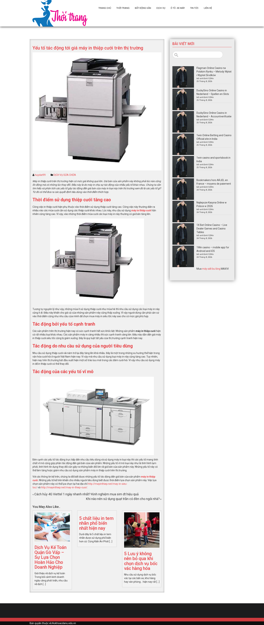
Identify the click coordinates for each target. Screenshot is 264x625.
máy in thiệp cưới (141, 210)
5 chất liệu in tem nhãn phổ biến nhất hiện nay (96, 523)
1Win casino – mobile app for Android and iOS (212, 249)
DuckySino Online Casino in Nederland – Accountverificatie (213, 114)
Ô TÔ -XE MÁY (178, 8)
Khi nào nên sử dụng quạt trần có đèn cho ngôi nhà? (123, 499)
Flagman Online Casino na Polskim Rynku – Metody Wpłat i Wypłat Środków (213, 72)
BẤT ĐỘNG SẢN (143, 8)
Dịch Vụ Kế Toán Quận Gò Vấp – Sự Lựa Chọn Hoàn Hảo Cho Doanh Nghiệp (50, 557)
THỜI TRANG (122, 8)
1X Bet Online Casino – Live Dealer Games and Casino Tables (211, 229)
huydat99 (40, 174)
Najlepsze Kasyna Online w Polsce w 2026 (211, 204)
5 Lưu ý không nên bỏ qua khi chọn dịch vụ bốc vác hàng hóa (141, 561)
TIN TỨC (194, 8)
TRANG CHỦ (104, 8)
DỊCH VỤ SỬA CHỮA (65, 174)
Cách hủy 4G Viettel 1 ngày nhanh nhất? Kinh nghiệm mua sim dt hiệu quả (86, 494)
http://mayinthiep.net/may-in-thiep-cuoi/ (64, 487)
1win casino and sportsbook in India (213, 159)
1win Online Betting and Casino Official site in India (213, 137)
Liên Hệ (208, 8)
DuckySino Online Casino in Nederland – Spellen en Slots (212, 92)
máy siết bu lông (211, 268)
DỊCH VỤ (160, 8)
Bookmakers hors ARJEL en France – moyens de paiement (213, 182)
